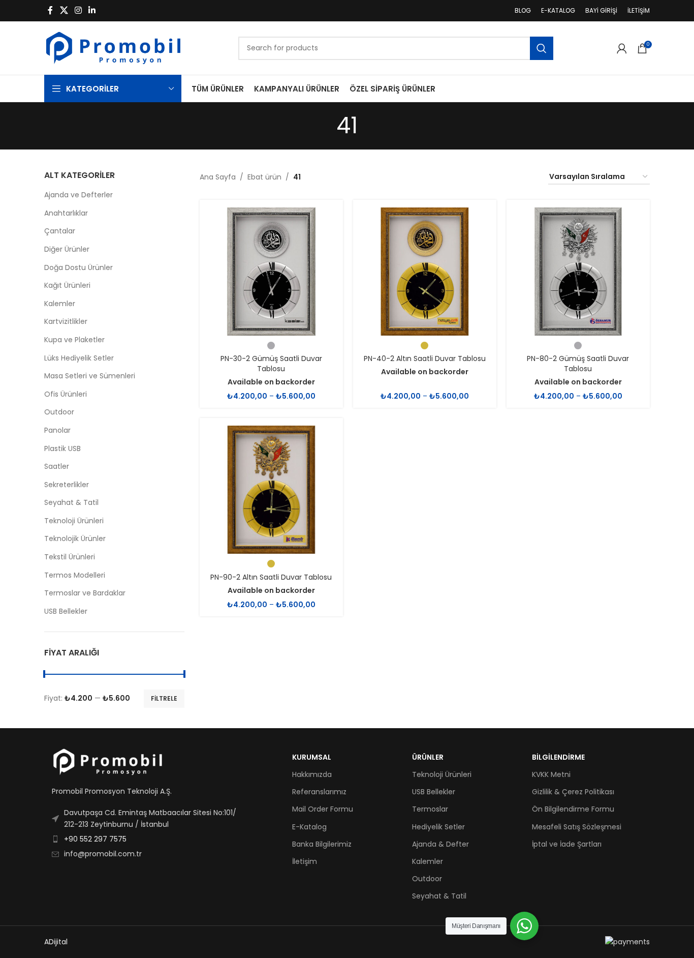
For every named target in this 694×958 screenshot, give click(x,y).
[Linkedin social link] (92, 10)
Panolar (57, 430)
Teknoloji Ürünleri (74, 521)
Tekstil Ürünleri (69, 557)
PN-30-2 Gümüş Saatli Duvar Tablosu (271, 363)
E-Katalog (309, 827)
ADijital (56, 942)
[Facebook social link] (50, 10)
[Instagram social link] (78, 10)
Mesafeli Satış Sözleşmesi (576, 827)
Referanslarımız (319, 792)
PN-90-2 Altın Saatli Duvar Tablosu (271, 577)
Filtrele (164, 698)
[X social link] (63, 10)
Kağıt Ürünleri (67, 285)
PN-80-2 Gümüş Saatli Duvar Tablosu (578, 363)
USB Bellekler (65, 611)
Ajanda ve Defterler (78, 195)
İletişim (304, 861)
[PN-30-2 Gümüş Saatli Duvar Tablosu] (271, 271)
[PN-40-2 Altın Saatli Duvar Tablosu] (425, 271)
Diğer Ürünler (66, 249)
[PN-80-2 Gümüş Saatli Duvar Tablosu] (578, 271)
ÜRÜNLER (428, 757)
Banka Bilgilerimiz (322, 844)
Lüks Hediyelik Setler (79, 358)
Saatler (56, 466)
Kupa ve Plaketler (74, 340)
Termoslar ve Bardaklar (84, 593)
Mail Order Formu (322, 809)
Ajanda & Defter (440, 844)
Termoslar (430, 809)
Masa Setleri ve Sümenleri (89, 376)
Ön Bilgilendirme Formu (573, 809)
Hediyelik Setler (438, 827)
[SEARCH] (541, 48)
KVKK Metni (551, 774)
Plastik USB (62, 448)
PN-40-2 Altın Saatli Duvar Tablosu (425, 358)
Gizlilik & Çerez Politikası (573, 792)
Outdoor (59, 412)
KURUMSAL (311, 757)
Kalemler (59, 303)
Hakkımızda (312, 774)
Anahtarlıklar (66, 213)
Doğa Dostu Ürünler (78, 267)
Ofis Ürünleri (65, 394)
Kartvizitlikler (65, 321)
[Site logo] (113, 47)
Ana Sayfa (218, 177)
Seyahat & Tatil (71, 502)
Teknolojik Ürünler (75, 538)
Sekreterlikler (66, 485)
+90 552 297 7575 (95, 839)
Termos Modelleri (74, 575)
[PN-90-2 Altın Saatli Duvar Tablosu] (271, 490)
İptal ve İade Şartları (567, 844)
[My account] (622, 48)
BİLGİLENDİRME (558, 757)
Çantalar (59, 231)
